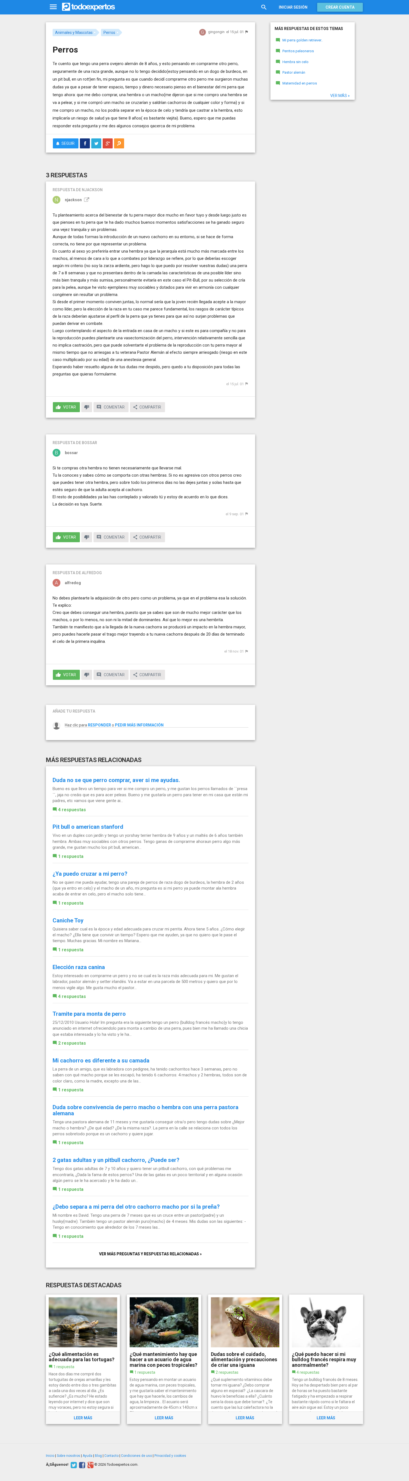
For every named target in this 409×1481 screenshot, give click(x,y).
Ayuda (87, 1456)
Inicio (50, 1456)
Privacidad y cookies (170, 1456)
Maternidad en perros (299, 83)
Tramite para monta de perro (89, 1013)
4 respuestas (72, 809)
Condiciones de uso (136, 1456)
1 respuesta (70, 856)
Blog (98, 1456)
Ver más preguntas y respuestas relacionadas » (150, 1254)
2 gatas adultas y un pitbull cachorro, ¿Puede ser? (116, 1160)
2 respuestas (72, 1043)
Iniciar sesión (293, 7)
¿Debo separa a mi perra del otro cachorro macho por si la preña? (136, 1206)
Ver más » (340, 95)
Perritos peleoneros (298, 51)
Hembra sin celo (295, 62)
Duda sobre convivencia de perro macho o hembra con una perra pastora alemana (145, 1110)
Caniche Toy (68, 920)
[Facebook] (81, 1464)
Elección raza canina (79, 967)
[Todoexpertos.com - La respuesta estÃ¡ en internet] (88, 7)
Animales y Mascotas (74, 32)
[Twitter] (73, 1464)
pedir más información (139, 725)
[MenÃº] (53, 7)
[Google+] (89, 1464)
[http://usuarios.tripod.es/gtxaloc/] (86, 200)
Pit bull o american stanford (88, 826)
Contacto (111, 1456)
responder (99, 725)
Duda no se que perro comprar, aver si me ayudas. (116, 780)
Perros (109, 32)
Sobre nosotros (68, 1456)
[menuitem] (85, 143)
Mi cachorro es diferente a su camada (101, 1060)
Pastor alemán (293, 72)
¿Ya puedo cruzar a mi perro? (90, 873)
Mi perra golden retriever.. (302, 40)
